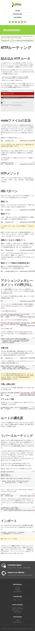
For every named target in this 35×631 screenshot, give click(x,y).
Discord (19, 567)
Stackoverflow (27, 567)
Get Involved (17, 17)
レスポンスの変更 (12, 539)
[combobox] (17, 40)
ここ (23, 549)
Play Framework (17, 4)
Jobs (17, 600)
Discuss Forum (12, 567)
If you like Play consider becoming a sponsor (20, 575)
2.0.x (24, 36)
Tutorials (17, 589)
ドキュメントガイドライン (17, 551)
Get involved (17, 612)
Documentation (17, 14)
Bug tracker (17, 610)
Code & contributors (17, 608)
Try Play (17, 11)
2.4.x (20, 37)
